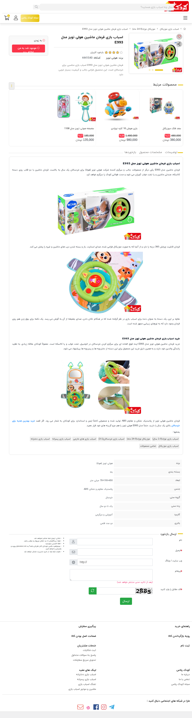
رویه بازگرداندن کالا (179, 636)
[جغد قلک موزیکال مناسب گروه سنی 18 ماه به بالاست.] (161, 106)
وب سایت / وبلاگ (173, 560)
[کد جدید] (93, 590)
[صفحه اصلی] (184, 29)
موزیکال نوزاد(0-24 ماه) (143, 29)
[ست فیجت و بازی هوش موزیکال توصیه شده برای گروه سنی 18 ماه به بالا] (117, 106)
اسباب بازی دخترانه (40, 439)
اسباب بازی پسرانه (61, 439)
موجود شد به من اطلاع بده (27, 49)
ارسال (126, 601)
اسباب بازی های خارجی (84, 439)
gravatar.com (21, 546)
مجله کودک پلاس (180, 684)
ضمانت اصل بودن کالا (83, 636)
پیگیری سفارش (87, 626)
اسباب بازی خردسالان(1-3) (111, 439)
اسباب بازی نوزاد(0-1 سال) (165, 439)
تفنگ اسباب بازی (87, 684)
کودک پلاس (183, 670)
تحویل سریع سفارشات (84, 660)
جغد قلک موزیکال (172, 128)
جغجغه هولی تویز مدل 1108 (79, 128)
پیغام (178, 571)
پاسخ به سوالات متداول (83, 655)
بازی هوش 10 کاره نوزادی (124, 128)
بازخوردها (130, 152)
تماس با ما (184, 679)
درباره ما (185, 674)
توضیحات (171, 152)
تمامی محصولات (148, 446)
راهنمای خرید (182, 626)
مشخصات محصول (150, 152)
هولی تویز (111, 58)
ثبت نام (185, 645)
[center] (36, 7)
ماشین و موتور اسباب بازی (82, 689)
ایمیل (178, 550)
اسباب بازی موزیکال (169, 29)
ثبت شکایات (89, 650)
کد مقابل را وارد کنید (170, 589)
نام (180, 540)
